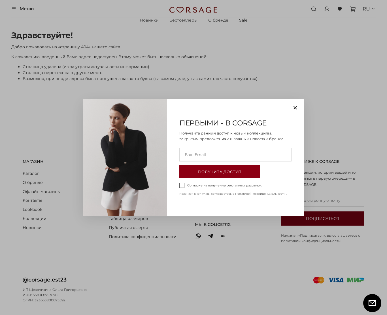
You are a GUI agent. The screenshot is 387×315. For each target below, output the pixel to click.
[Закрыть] (295, 107)
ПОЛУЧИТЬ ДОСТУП (220, 171)
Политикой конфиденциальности (260, 194)
